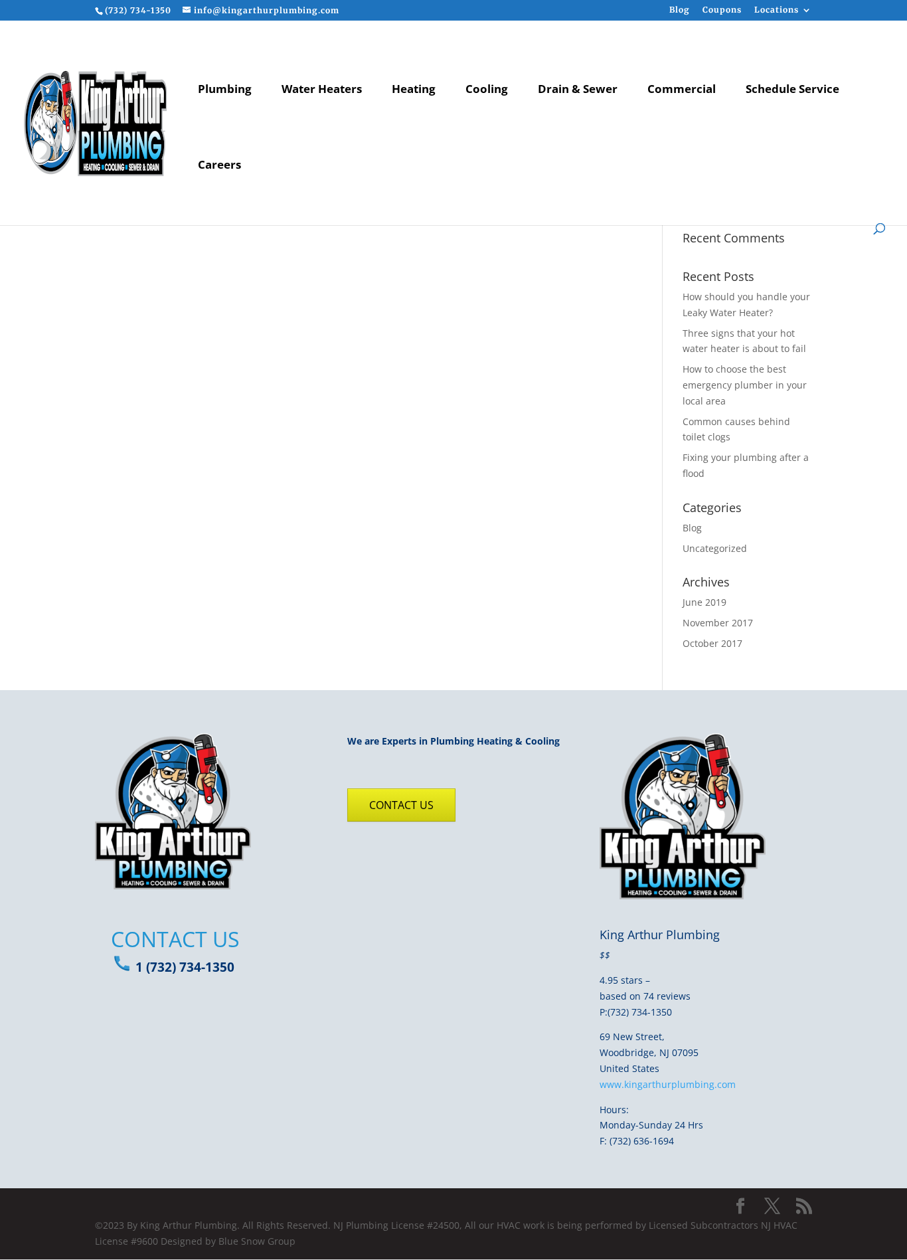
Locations (776, 10)
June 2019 (704, 602)
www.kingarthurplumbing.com (668, 1084)
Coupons (722, 10)
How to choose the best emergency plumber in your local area (745, 385)
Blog (679, 10)
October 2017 (712, 643)
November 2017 (718, 622)
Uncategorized (715, 548)
